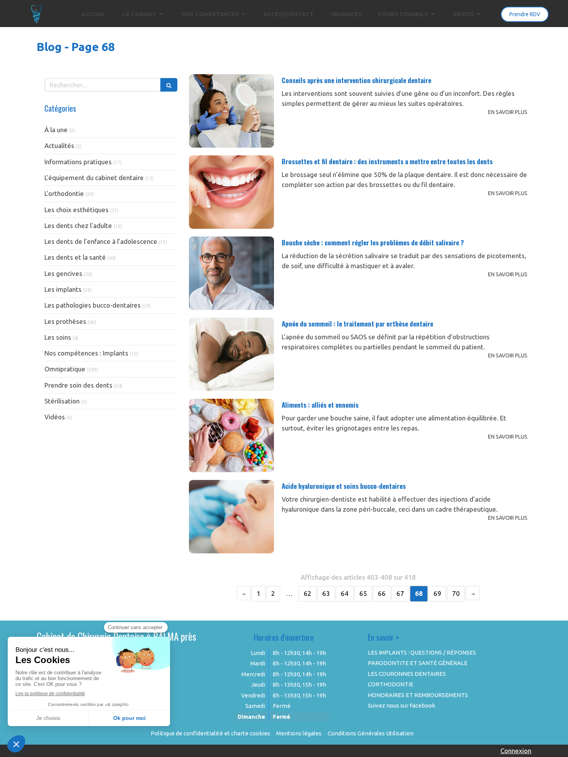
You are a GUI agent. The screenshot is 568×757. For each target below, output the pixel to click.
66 (382, 593)
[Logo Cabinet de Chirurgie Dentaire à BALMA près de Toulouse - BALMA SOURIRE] (36, 21)
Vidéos (54, 416)
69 (437, 593)
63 (326, 593)
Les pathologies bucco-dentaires (92, 305)
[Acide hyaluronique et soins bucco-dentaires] (231, 516)
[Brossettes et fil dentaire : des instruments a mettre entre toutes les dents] (231, 192)
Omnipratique (64, 369)
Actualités (59, 145)
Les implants (63, 289)
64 (345, 593)
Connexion (515, 750)
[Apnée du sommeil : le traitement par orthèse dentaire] (231, 354)
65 (363, 593)
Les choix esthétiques (76, 209)
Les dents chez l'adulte (78, 225)
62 (307, 593)
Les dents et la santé (75, 257)
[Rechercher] (168, 85)
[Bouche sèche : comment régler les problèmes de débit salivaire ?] (231, 273)
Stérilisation (62, 401)
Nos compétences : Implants (86, 353)
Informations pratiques (78, 161)
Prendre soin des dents (78, 385)
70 (456, 593)
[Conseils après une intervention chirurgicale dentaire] (231, 111)
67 (400, 593)
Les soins (57, 337)
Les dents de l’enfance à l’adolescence (100, 241)
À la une (56, 129)
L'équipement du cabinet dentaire (94, 177)
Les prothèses (65, 321)
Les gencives (63, 273)
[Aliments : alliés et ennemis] (231, 435)
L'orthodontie (64, 193)
